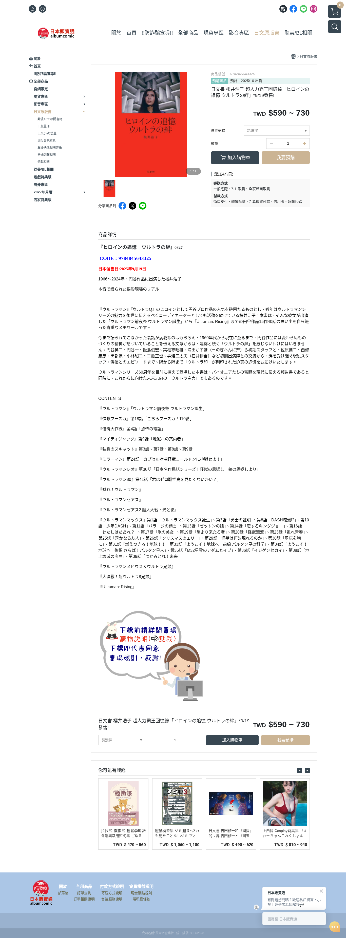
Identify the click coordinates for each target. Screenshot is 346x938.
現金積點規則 (141, 893)
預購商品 (219, 81)
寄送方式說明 (112, 893)
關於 (63, 887)
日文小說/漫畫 (46, 133)
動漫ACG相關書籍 (49, 119)
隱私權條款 (141, 899)
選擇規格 (218, 131)
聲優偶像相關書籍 (49, 147)
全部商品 (84, 887)
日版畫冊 (43, 126)
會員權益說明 (141, 887)
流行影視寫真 (46, 140)
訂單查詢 (84, 893)
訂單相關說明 (84, 899)
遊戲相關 (43, 162)
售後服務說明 (112, 899)
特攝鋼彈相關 (46, 154)
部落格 (63, 893)
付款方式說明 (112, 887)
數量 (214, 143)
